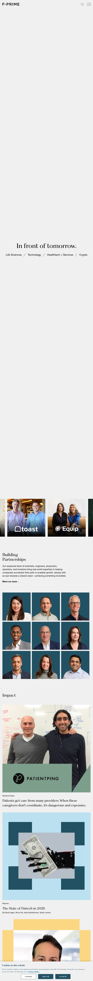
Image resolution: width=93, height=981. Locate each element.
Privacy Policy (34, 972)
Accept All (62, 976)
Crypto (83, 255)
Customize (28, 976)
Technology (34, 255)
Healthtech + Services (60, 255)
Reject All (45, 976)
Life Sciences (14, 255)
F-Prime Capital (10, 4)
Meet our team (9, 582)
